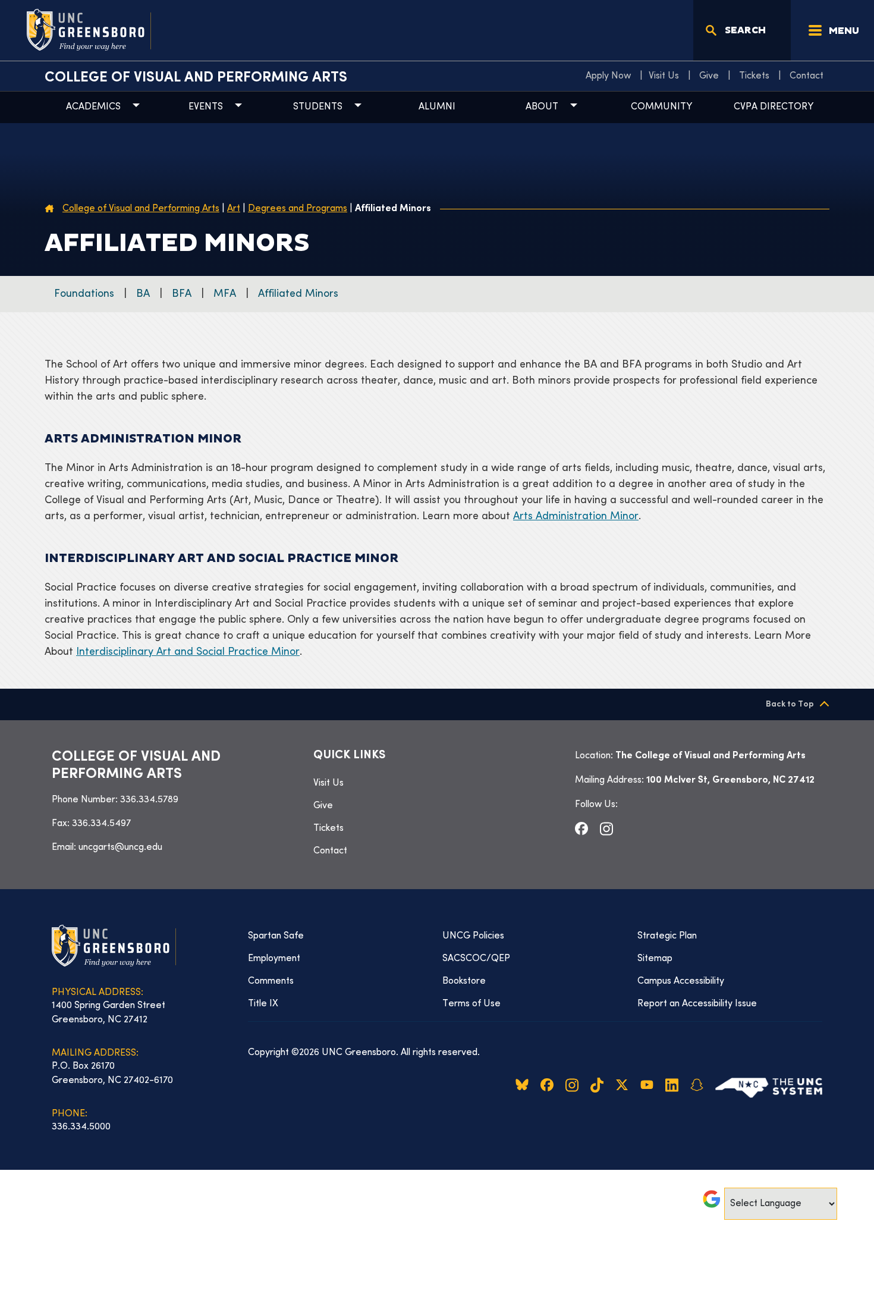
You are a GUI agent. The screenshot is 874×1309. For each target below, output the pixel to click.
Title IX (263, 1004)
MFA (224, 294)
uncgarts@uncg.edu (120, 847)
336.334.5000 (81, 1127)
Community (661, 107)
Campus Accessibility (680, 981)
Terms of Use (471, 1004)
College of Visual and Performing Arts (196, 77)
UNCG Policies (473, 936)
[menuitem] (611, 76)
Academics (93, 107)
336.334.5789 (149, 800)
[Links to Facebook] (581, 828)
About (542, 107)
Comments (271, 981)
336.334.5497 (101, 823)
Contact (806, 76)
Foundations (84, 294)
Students (317, 107)
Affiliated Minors (298, 294)
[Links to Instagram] (606, 828)
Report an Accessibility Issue (697, 1004)
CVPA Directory (773, 107)
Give (709, 76)
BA (143, 294)
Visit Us (664, 76)
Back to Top (790, 704)
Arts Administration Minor (576, 516)
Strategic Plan (667, 936)
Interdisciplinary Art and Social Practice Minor (188, 652)
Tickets (754, 76)
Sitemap (654, 958)
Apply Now (608, 76)
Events (205, 107)
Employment (274, 958)
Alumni (437, 107)
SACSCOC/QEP (476, 958)
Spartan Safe (276, 936)
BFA (181, 294)
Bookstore (464, 981)
